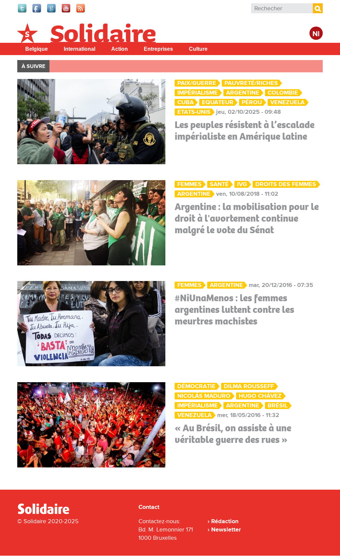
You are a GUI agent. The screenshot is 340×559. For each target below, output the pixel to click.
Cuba (185, 102)
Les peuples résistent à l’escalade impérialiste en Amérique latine (244, 130)
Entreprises (158, 49)
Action (119, 49)
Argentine (242, 92)
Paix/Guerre (196, 83)
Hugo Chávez (260, 395)
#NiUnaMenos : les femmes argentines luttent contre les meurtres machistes (234, 309)
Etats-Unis (194, 111)
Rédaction (224, 521)
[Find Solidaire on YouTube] (66, 12)
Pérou (252, 102)
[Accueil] (46, 513)
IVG (242, 184)
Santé (219, 184)
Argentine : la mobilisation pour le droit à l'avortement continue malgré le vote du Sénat (247, 218)
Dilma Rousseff (249, 386)
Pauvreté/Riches (251, 83)
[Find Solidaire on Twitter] (22, 12)
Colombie (283, 92)
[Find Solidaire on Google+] (51, 12)
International (79, 49)
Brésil (278, 405)
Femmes (189, 184)
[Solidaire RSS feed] (81, 12)
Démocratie (196, 386)
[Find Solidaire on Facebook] (37, 12)
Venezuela (287, 102)
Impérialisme (197, 92)
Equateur (217, 102)
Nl (316, 34)
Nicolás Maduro (203, 395)
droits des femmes (285, 184)
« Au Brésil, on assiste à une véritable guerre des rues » (233, 434)
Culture (198, 49)
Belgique (36, 49)
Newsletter (226, 529)
